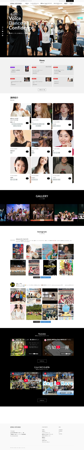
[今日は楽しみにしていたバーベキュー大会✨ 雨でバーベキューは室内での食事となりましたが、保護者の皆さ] (34, 312)
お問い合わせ (70, 0)
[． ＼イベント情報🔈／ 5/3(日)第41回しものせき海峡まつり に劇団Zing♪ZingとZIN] (66, 267)
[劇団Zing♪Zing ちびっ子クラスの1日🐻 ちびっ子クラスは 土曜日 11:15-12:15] (50, 296)
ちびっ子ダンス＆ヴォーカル (38, 82)
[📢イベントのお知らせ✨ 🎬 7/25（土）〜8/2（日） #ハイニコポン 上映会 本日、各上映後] (34, 296)
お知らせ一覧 (42, 89)
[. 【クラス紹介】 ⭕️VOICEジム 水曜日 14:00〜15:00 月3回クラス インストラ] (34, 251)
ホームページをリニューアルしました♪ (38, 71)
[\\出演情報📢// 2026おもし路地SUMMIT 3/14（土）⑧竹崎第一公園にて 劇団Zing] (66, 312)
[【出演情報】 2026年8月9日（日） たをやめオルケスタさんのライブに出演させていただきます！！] (66, 296)
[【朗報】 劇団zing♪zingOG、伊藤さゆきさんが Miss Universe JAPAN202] (18, 312)
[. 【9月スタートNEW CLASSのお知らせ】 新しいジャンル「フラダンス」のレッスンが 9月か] (50, 251)
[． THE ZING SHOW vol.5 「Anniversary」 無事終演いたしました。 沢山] (18, 267)
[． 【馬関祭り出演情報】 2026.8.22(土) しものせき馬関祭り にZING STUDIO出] (18, 251)
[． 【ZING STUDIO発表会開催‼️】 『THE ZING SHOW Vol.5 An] (50, 267)
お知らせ (34, 67)
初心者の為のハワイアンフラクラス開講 (59, 71)
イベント (12, 67)
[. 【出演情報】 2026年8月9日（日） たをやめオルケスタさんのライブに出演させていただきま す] (34, 267)
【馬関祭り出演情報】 (15, 70)
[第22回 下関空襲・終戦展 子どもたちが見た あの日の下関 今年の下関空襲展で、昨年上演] (18, 296)
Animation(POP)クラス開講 (16, 82)
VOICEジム (56, 81)
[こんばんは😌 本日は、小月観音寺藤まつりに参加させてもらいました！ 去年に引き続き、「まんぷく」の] (50, 312)
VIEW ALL (42, 361)
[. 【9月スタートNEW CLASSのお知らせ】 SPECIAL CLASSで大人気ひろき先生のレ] (66, 251)
